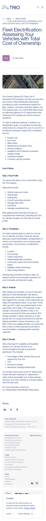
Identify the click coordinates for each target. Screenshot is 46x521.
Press (7, 477)
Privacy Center (10, 457)
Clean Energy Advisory (13, 440)
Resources (21, 19)
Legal (7, 455)
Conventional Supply (12, 443)
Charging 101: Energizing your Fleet (17, 424)
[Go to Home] (11, 7)
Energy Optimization (12, 445)
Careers (8, 482)
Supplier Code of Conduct (14, 460)
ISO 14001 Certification (13, 469)
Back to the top (35, 435)
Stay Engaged (10, 479)
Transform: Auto (10, 448)
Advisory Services (12, 435)
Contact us (9, 484)
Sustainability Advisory (13, 438)
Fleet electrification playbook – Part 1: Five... (21, 427)
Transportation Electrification (15, 450)
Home (8, 19)
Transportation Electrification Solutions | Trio (21, 421)
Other (7, 474)
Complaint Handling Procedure (16, 467)
